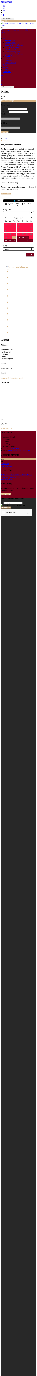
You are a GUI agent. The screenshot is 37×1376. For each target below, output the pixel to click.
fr (3, 12)
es (4, 10)
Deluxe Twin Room (12, 49)
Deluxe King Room (12, 47)
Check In (4, 109)
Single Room (10, 40)
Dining (5, 58)
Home (5, 138)
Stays (5, 38)
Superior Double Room (14, 45)
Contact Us (7, 72)
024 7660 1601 (6, 2)
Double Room (10, 43)
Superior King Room (13, 52)
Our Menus (9, 60)
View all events (6, 466)
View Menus (6, 194)
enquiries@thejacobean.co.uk (12, 378)
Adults (3, 114)
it (3, 15)
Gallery (5, 65)
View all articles (7, 479)
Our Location (8, 69)
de (4, 6)
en (4, 8)
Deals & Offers (10, 63)
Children (4, 123)
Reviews (6, 67)
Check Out (5, 111)
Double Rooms (10, 56)
